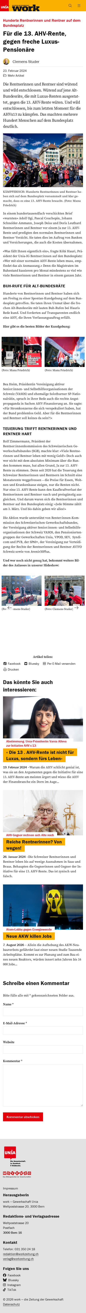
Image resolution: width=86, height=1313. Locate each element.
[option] (22, 355)
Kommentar (12, 1061)
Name (8, 1004)
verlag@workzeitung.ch (18, 1259)
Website (8, 1042)
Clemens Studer (26, 61)
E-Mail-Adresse (15, 1023)
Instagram (14, 1285)
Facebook (14, 1275)
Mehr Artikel (16, 75)
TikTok (11, 1290)
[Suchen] (70, 6)
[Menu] (79, 6)
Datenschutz (11, 1304)
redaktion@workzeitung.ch (21, 1254)
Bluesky (13, 1280)
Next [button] (76, 355)
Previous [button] (9, 355)
